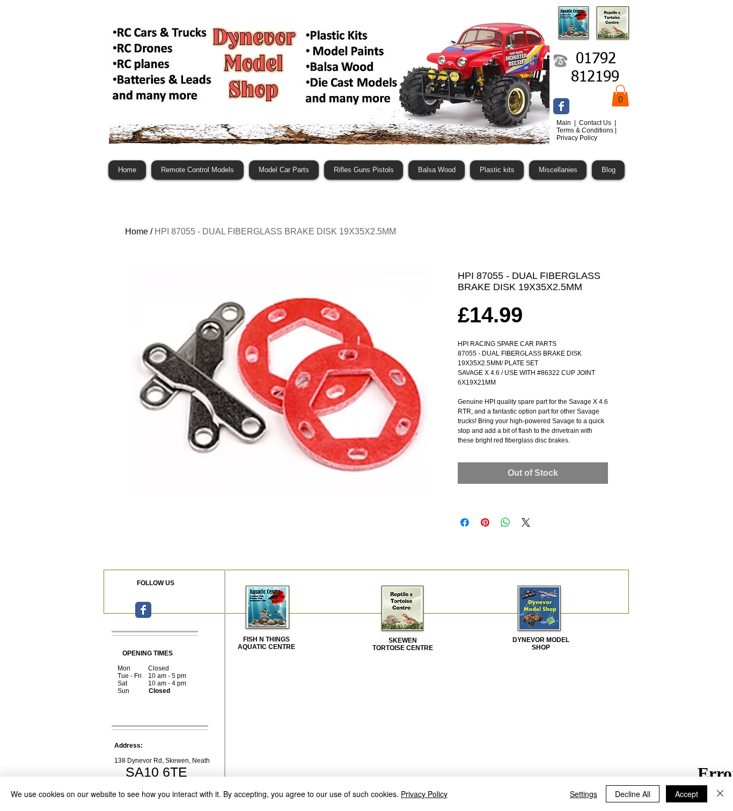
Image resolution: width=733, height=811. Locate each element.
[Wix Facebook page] (561, 106)
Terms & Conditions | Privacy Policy (586, 134)
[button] (620, 96)
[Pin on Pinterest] (485, 522)
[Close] (720, 793)
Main (564, 123)
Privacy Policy (424, 793)
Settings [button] (583, 793)
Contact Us (596, 123)
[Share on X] (525, 522)
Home (136, 231)
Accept (686, 793)
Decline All (632, 793)
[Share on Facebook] (464, 522)
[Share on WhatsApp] (505, 522)
